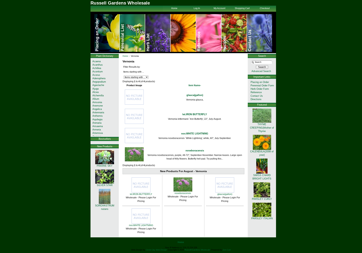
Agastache (98, 85)
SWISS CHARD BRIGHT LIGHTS (261, 177)
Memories (158, 33)
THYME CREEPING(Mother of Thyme (262, 128)
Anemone (97, 105)
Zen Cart (227, 250)
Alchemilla (98, 95)
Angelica (97, 109)
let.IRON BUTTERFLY (194, 114)
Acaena (96, 61)
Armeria (96, 129)
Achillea (96, 68)
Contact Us (259, 33)
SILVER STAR (105, 185)
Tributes (132, 33)
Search (262, 55)
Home (107, 33)
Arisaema (97, 126)
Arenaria (96, 122)
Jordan (183, 33)
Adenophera (98, 78)
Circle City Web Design (156, 250)
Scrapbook (234, 33)
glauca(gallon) (194, 95)
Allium (95, 98)
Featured (262, 104)
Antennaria (98, 112)
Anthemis (97, 115)
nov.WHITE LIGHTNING (194, 133)
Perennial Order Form (262, 85)
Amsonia (97, 102)
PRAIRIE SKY (105, 165)
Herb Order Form (260, 88)
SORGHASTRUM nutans (104, 207)
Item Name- (195, 85)
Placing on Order (260, 82)
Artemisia (97, 133)
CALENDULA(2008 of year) (262, 153)
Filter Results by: (131, 67)
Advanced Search (261, 71)
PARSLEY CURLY (262, 199)
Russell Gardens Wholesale (197, 250)
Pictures (209, 33)
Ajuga (95, 88)
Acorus (96, 75)
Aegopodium (99, 81)
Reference (256, 92)
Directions (256, 99)
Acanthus (97, 64)
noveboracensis (195, 150)
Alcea (95, 92)
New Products (104, 146)
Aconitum (97, 71)
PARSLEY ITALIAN (262, 218)
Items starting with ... (133, 72)
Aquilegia (97, 119)
